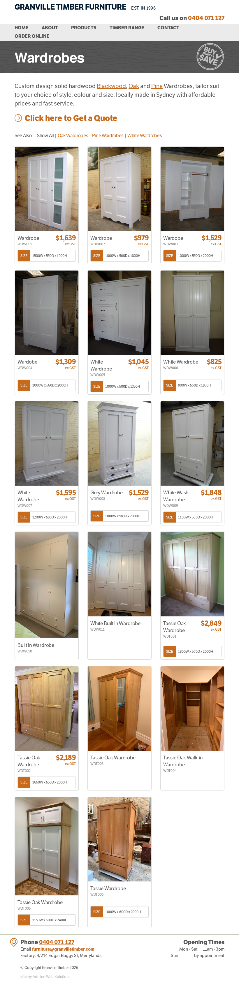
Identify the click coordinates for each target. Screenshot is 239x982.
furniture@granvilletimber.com (63, 949)
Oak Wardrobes (73, 136)
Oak (134, 86)
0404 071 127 (56, 942)
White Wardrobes (144, 136)
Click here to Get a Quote (71, 118)
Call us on (191, 18)
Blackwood (111, 86)
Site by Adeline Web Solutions (45, 976)
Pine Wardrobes (108, 136)
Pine (157, 86)
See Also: (24, 136)
